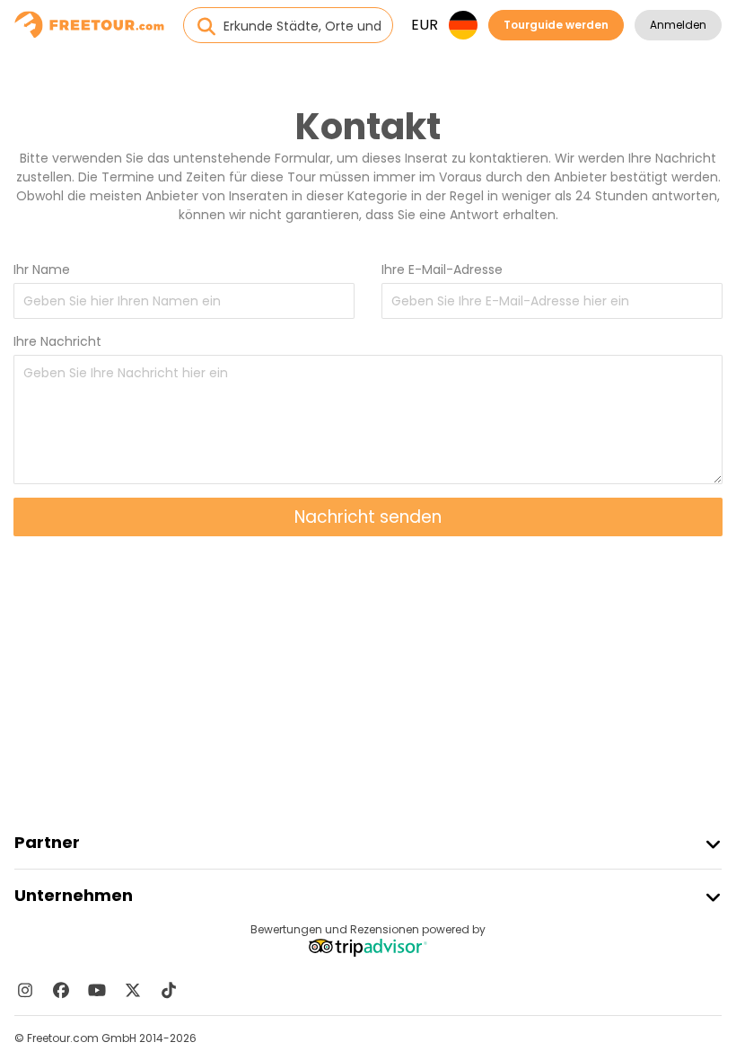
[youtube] (97, 990)
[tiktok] (169, 990)
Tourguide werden (556, 24)
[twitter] (133, 990)
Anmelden (678, 24)
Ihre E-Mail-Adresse (442, 269)
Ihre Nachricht (57, 341)
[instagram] (25, 990)
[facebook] (61, 990)
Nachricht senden (368, 517)
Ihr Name (41, 269)
